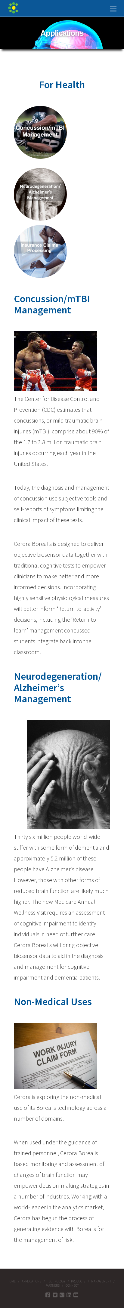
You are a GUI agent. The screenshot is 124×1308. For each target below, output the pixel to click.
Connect (72, 1285)
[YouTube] (75, 1294)
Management (101, 1281)
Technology (56, 1281)
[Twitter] (55, 1294)
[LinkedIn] (69, 1294)
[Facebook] (47, 1294)
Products (78, 1281)
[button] (113, 9)
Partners (52, 1285)
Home (12, 1281)
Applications (31, 1281)
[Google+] (62, 1294)
